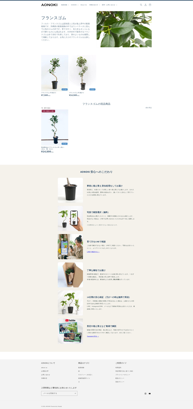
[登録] (75, 393)
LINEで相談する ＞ (93, 252)
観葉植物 (81, 367)
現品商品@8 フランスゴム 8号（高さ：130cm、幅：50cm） (53, 148)
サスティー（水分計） (85, 375)
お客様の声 (45, 371)
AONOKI (48, 406)
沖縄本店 (44, 378)
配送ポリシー (119, 378)
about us (44, 367)
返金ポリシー (119, 382)
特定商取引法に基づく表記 (124, 371)
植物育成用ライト (84, 378)
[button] (65, 5)
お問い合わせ (45, 375)
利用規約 (118, 367)
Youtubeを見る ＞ (93, 336)
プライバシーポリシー (122, 375)
